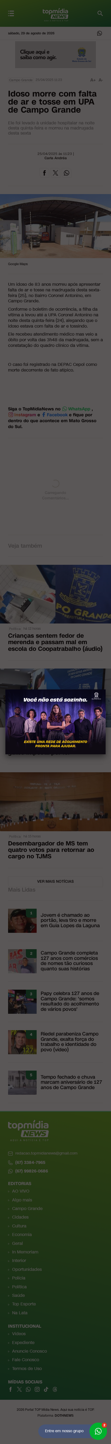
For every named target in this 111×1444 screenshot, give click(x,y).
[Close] (105, 689)
